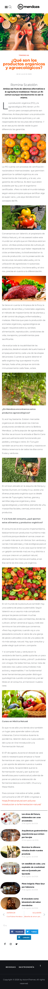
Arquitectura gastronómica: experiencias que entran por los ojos (34, 833)
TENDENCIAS (24, 55)
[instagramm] (11, 944)
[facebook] (5, 944)
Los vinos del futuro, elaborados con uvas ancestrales (31, 817)
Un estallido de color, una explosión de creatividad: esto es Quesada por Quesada (33, 869)
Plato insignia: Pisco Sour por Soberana (33, 885)
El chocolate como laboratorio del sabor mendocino (31, 902)
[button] (6, 7)
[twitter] (16, 944)
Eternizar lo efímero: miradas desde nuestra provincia (32, 850)
